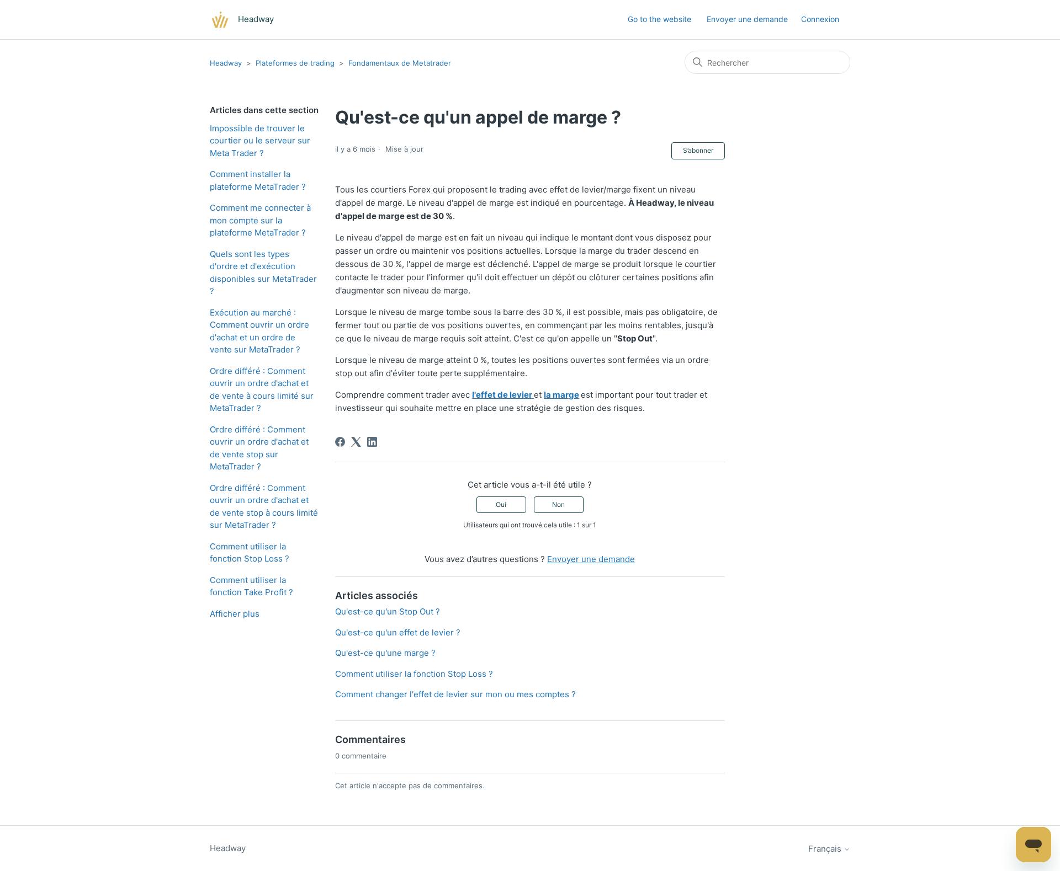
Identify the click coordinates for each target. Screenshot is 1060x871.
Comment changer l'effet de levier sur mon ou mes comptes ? (455, 694)
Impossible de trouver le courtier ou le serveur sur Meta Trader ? (260, 140)
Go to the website (659, 19)
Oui (501, 504)
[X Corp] (356, 442)
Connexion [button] (820, 19)
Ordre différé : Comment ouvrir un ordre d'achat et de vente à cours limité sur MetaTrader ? (262, 390)
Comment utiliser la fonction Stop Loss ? (249, 552)
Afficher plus (234, 613)
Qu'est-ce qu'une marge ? (385, 653)
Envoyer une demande (747, 19)
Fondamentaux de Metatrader (399, 62)
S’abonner (698, 150)
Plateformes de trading (295, 62)
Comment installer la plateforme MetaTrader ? (258, 180)
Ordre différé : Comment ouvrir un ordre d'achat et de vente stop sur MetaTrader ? (259, 448)
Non (558, 504)
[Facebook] (340, 442)
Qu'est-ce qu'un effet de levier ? (397, 632)
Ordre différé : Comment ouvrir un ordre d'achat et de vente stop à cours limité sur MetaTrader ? (264, 507)
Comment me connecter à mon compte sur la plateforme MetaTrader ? (260, 220)
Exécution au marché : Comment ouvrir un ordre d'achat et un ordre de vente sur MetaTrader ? (259, 331)
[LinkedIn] (372, 442)
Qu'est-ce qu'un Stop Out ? (387, 611)
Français (826, 848)
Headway (226, 62)
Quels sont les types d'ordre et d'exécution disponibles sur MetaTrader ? (263, 273)
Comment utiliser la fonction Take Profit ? (251, 586)
